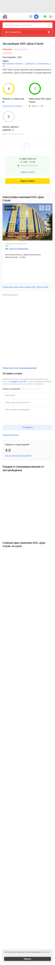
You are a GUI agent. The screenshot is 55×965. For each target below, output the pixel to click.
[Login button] (36, 16)
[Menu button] (45, 16)
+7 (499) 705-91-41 (27, 159)
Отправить (27, 427)
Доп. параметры (13, 32)
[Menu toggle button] (50, 16)
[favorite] (30, 16)
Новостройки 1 (21, 49)
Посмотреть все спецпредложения (20, 368)
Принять (27, 959)
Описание (7, 49)
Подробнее (45, 952)
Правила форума (11, 435)
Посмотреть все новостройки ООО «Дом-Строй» (26, 287)
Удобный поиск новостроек (18, 25)
